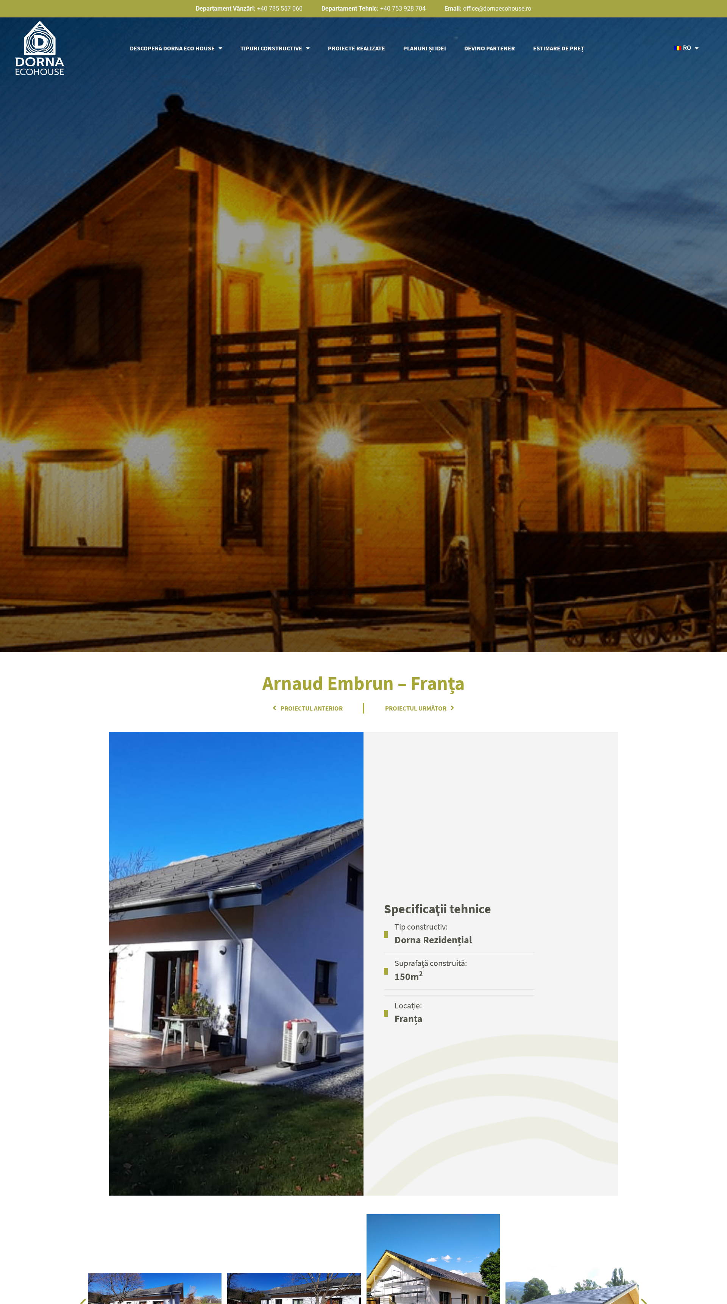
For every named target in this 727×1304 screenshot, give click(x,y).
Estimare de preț (558, 48)
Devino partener (489, 48)
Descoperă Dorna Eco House (172, 48)
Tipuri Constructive (271, 48)
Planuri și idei (424, 48)
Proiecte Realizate (356, 48)
